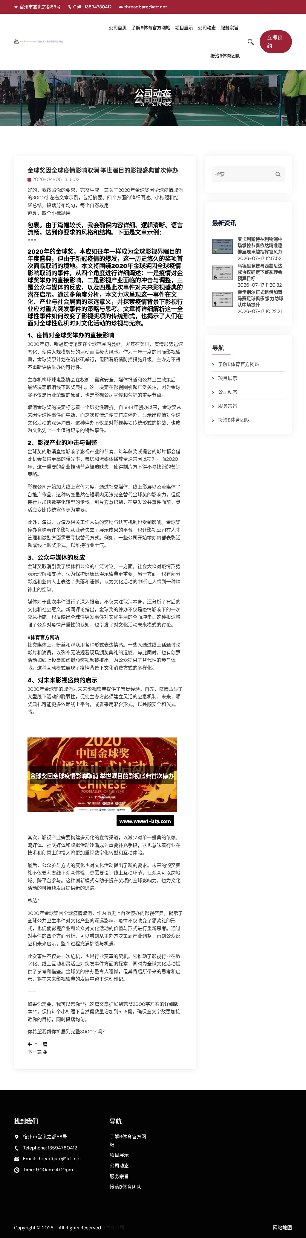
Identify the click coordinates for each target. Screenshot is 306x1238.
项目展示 (184, 28)
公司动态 (207, 28)
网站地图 (282, 1228)
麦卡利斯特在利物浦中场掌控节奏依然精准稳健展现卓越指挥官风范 (260, 246)
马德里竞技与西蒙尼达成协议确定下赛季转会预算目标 (260, 272)
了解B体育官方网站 (150, 28)
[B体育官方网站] (45, 41)
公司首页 (118, 28)
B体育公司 (113, 1228)
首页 (140, 104)
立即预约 (274, 41)
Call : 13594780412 (93, 7)
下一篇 (35, 1052)
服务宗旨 (229, 28)
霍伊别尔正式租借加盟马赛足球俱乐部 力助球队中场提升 (260, 299)
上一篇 (39, 1044)
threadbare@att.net (145, 7)
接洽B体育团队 (225, 56)
